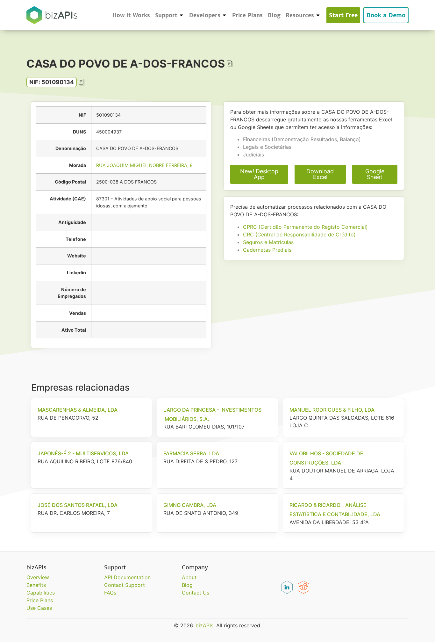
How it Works (131, 15)
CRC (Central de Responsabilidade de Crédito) (299, 234)
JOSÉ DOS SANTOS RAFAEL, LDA (78, 505)
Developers (204, 15)
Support (166, 15)
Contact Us (195, 592)
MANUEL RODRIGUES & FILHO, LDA (331, 410)
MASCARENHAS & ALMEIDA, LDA (78, 410)
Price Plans (247, 15)
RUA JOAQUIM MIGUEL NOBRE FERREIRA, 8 (144, 165)
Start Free (343, 15)
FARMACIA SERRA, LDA (191, 453)
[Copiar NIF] (81, 82)
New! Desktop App (259, 174)
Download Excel (320, 174)
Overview (37, 577)
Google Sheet (374, 174)
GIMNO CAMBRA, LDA (189, 505)
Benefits (36, 585)
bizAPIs (204, 625)
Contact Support (124, 585)
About (189, 577)
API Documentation (127, 577)
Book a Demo (386, 15)
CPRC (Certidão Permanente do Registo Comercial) (305, 227)
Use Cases (39, 608)
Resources (300, 15)
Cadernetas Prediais (267, 250)
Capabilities (40, 592)
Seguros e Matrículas (268, 242)
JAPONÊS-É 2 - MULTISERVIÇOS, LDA (83, 453)
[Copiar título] (229, 64)
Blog (274, 15)
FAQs (110, 592)
